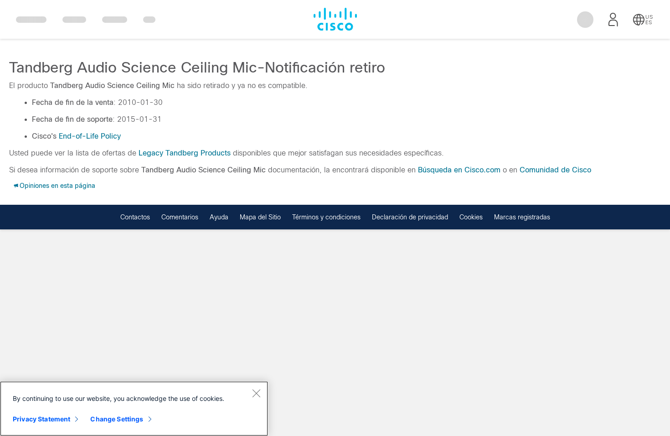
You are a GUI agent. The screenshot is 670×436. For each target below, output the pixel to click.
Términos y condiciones (326, 217)
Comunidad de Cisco (555, 170)
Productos (31, 19)
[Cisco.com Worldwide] (335, 19)
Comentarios (179, 217)
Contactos (135, 217)
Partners (114, 22)
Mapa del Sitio (260, 217)
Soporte (74, 19)
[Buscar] (585, 19)
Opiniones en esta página (57, 185)
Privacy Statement (41, 419)
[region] (134, 408)
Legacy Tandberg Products (185, 153)
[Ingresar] (613, 19)
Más (149, 19)
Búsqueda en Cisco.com (459, 170)
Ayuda (219, 217)
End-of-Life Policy (90, 136)
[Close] (256, 393)
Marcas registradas (522, 217)
